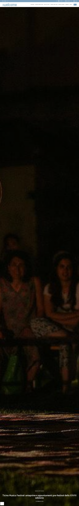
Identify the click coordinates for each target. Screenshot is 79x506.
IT (74, 4)
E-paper (61, 1)
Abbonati (68, 1)
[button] (3, 1)
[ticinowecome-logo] (9, 4)
